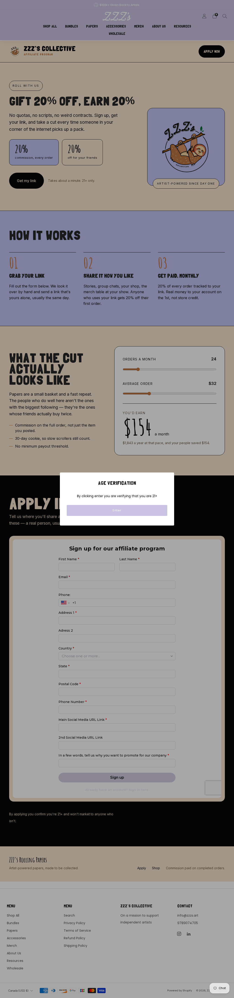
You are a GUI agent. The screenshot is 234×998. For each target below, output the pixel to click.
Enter (117, 510)
